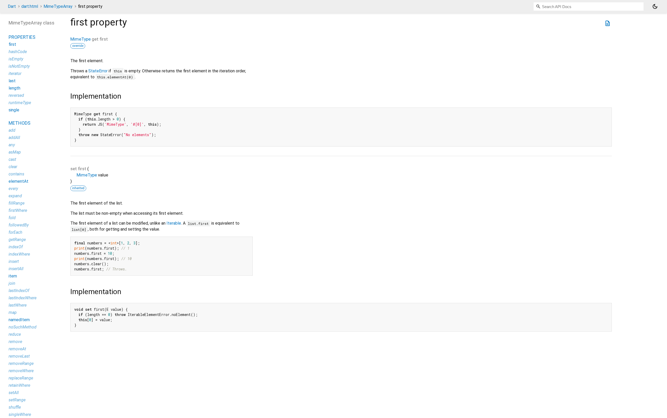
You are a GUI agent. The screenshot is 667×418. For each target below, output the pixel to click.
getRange (17, 239)
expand (15, 195)
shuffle (15, 407)
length (14, 88)
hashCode (18, 51)
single (14, 109)
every (13, 188)
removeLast (19, 356)
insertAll (16, 268)
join (12, 283)
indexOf (16, 246)
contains (16, 174)
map (13, 312)
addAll (14, 137)
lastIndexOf (19, 290)
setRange (17, 399)
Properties (22, 37)
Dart (12, 6)
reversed (16, 95)
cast (12, 159)
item (13, 276)
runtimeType (20, 102)
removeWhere (21, 370)
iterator (15, 73)
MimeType (80, 39)
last (12, 80)
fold (12, 217)
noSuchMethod (22, 327)
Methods (19, 123)
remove (15, 341)
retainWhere (19, 385)
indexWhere (19, 254)
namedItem (19, 319)
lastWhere (18, 305)
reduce (15, 334)
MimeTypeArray (58, 6)
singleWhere (20, 414)
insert (14, 261)
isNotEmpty (19, 66)
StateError (98, 70)
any (12, 144)
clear (13, 166)
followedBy (19, 225)
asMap (15, 152)
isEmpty (16, 58)
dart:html (29, 6)
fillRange (16, 203)
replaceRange (21, 378)
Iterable (173, 223)
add (12, 130)
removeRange (21, 363)
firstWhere (18, 210)
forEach (15, 232)
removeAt (17, 348)
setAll (14, 392)
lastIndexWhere (22, 297)
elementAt (18, 181)
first (12, 44)
